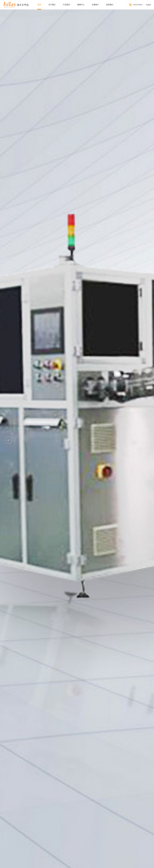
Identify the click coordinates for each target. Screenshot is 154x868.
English (148, 5)
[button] (8, 440)
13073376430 (137, 5)
